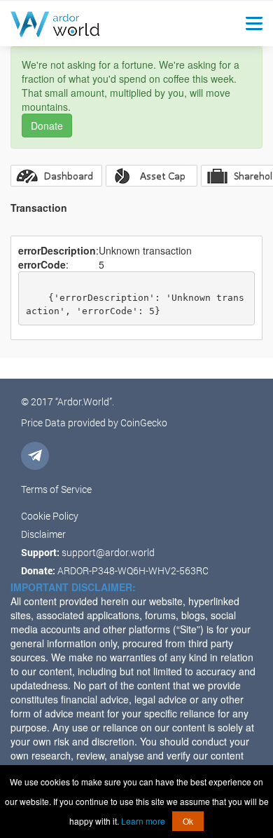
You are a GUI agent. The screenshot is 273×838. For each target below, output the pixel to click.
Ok (188, 821)
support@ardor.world (108, 552)
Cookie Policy (49, 515)
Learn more (143, 821)
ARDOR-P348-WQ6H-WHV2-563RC (133, 570)
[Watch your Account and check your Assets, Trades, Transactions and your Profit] (56, 176)
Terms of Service (56, 489)
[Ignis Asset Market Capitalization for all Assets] (151, 176)
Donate (47, 126)
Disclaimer (43, 534)
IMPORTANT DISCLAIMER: (73, 587)
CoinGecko (143, 422)
